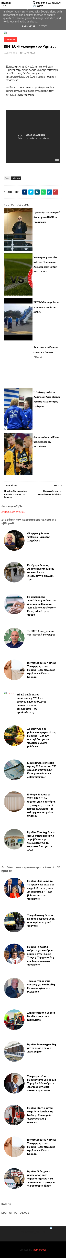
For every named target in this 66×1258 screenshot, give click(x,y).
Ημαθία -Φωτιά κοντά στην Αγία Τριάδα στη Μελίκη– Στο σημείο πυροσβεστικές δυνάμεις (40, 1115)
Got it (43, 26)
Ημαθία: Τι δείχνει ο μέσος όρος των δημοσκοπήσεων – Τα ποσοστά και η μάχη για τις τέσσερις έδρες (41, 1178)
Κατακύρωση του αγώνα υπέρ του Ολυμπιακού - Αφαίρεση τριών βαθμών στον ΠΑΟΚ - (45, 264)
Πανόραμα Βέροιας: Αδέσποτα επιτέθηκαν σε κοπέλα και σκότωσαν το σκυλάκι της (40, 572)
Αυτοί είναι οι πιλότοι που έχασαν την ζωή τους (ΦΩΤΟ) (46, 352)
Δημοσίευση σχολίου (13, 511)
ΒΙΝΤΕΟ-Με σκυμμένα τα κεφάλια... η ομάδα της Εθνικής (46, 307)
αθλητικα (10, 40)
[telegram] (37, 192)
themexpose (39, 1249)
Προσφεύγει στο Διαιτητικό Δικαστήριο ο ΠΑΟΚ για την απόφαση (47, 217)
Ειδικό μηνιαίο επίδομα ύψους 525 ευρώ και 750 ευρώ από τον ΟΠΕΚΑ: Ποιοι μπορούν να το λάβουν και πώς (41, 770)
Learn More (28, 26)
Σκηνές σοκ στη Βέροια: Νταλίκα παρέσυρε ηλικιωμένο (41, 1016)
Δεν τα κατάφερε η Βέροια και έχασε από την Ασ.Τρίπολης (46, 442)
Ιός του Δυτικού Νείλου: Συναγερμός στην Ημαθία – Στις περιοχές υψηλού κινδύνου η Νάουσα (41, 670)
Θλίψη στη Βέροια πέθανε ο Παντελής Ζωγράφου (38, 537)
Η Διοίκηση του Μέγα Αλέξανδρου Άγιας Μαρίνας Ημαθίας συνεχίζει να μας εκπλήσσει (47, 399)
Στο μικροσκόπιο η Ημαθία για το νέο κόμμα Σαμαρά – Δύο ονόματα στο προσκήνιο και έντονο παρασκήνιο (41, 1083)
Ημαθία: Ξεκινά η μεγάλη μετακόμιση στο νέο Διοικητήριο (41, 1048)
